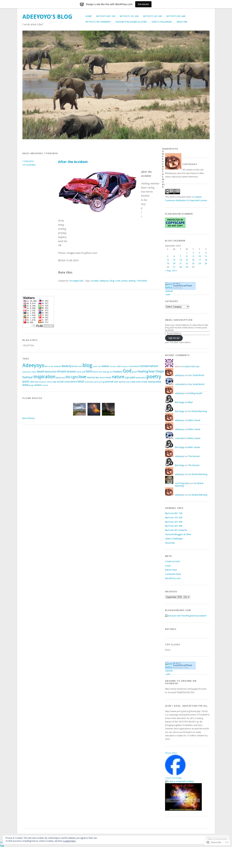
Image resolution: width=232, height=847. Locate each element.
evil (83, 371)
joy (63, 377)
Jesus (58, 377)
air (52, 366)
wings (31, 385)
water (158, 381)
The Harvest (194, 456)
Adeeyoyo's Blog (47, 16)
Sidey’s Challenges (161, 22)
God (127, 371)
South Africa (178, 288)
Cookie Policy (69, 841)
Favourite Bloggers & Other (131, 22)
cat (99, 366)
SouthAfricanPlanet (182, 285)
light (74, 377)
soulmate (88, 382)
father (95, 372)
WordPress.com (173, 578)
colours (124, 366)
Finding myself (195, 393)
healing (143, 371)
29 (187, 267)
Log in (168, 565)
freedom (117, 371)
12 (168, 260)
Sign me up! (174, 338)
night (127, 377)
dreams (71, 371)
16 (193, 260)
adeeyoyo (180, 375)
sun (116, 381)
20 (174, 263)
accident (95, 281)
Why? (190, 402)
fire (111, 372)
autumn (57, 366)
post (25, 381)
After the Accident (73, 162)
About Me (182, 22)
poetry (124, 281)
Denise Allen (171, 753)
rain (32, 381)
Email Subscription (178, 320)
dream (62, 371)
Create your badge (173, 778)
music (108, 377)
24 (199, 263)
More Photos (28, 418)
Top (2, 845)
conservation (149, 366)
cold (118, 366)
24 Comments (29, 165)
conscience (134, 366)
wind (25, 385)
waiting (132, 281)
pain (132, 377)
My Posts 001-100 (105, 16)
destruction (51, 371)
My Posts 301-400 (176, 16)
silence (49, 382)
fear (100, 372)
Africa (47, 366)
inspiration (44, 376)
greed (134, 372)
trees (138, 381)
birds (74, 366)
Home (89, 16)
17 (199, 260)
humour (27, 377)
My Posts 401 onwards (98, 22)
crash (117, 281)
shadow (42, 382)
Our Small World (196, 375)
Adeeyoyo (104, 281)
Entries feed (171, 570)
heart (152, 371)
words (45, 385)
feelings (106, 372)
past (138, 377)
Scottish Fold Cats (190, 366)
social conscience (67, 381)
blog (112, 281)
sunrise (122, 381)
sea (36, 381)
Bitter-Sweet (194, 420)
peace (143, 377)
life (67, 377)
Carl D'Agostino (182, 483)
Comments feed (173, 574)
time (133, 381)
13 (174, 260)
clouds (113, 366)
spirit (95, 382)
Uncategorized (76, 281)
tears (128, 382)
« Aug (168, 270)
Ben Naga (179, 402)
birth (80, 366)
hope (160, 371)
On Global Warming (197, 411)
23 (193, 263)
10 (199, 256)
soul (80, 381)
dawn (33, 372)
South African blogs (180, 667)
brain (95, 366)
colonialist (180, 384)
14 (180, 260)
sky (54, 381)
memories (93, 377)
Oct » (174, 270)
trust (144, 381)
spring (101, 382)
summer (109, 381)
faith (89, 371)
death (40, 371)
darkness (26, 372)
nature (118, 376)
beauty (67, 366)
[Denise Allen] (175, 774)
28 (180, 267)
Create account (172, 561)
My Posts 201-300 (152, 16)
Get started (143, 4)
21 (180, 263)
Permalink (142, 281)
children (105, 366)
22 (187, 263)
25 (206, 263)
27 (174, 267)
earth (79, 372)
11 (206, 256)
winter (38, 385)
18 (206, 260)
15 (187, 260)
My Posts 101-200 (129, 16)
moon (102, 377)
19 (168, 263)
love (82, 376)
